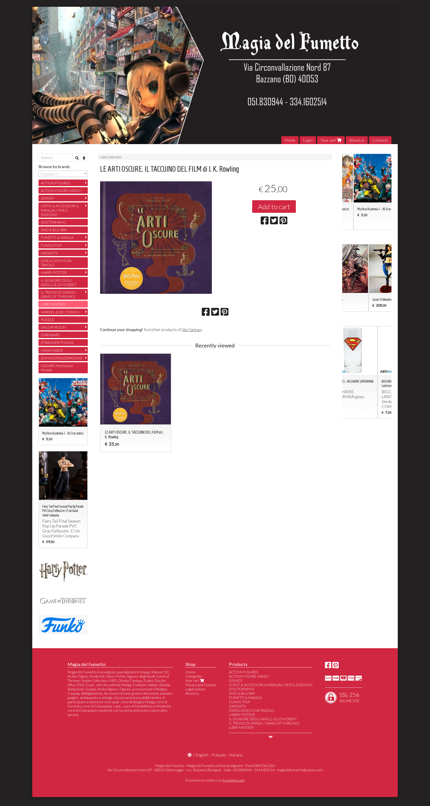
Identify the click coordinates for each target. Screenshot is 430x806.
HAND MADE (52, 350)
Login (308, 140)
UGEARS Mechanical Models (57, 367)
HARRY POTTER (54, 272)
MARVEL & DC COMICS (60, 312)
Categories (193, 676)
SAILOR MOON (53, 327)
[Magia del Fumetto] (215, 75)
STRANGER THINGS (57, 342)
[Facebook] (328, 666)
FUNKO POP (51, 245)
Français (219, 754)
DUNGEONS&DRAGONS (61, 358)
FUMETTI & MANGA (57, 237)
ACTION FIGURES (55, 183)
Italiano (236, 754)
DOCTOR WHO (53, 222)
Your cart (328, 140)
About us (356, 140)
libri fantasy (192, 329)
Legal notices (195, 689)
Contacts (380, 140)
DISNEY (47, 198)
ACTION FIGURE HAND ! (61, 190)
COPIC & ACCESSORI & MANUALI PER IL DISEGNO (60, 210)
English (202, 754)
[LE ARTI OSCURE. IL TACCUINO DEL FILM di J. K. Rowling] (156, 237)
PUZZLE (47, 319)
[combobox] (63, 174)
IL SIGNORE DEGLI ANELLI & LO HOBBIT (58, 282)
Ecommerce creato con (215, 780)
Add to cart (274, 206)
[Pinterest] (335, 666)
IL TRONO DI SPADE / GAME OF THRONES (58, 294)
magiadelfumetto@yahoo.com (300, 770)
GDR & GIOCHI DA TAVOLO (56, 262)
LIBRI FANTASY (111, 157)
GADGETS (49, 253)
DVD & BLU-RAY (54, 230)
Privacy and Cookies (200, 685)
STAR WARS (50, 335)
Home (290, 140)
